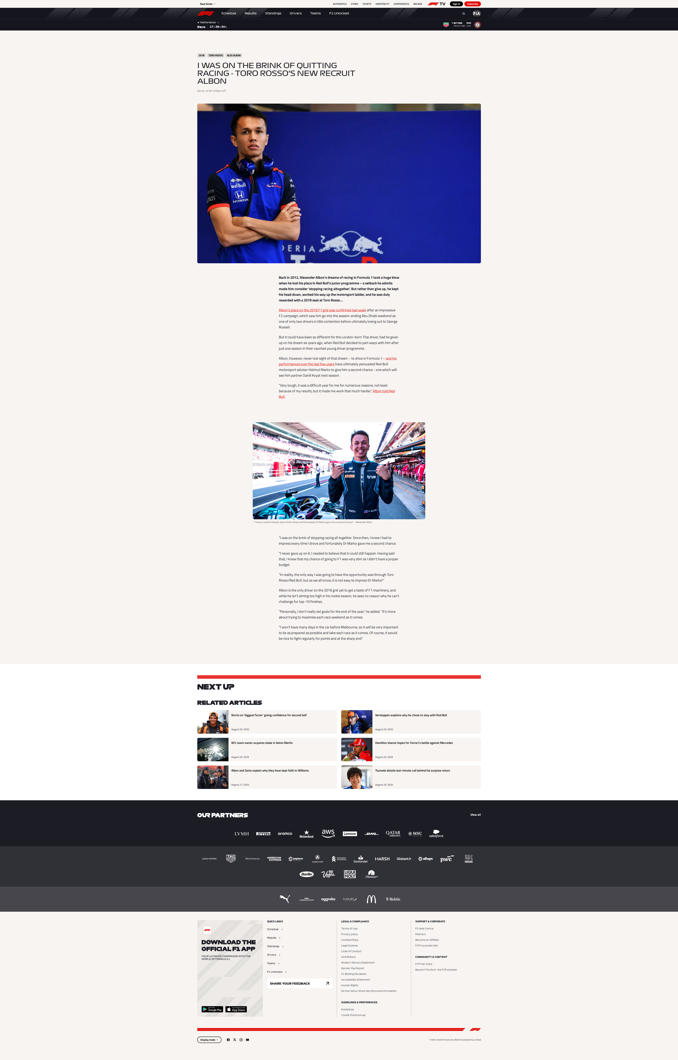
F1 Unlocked (339, 13)
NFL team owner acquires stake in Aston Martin (262, 743)
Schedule (228, 13)
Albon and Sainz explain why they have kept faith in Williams (270, 770)
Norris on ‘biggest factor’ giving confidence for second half (269, 715)
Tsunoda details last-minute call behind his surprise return (412, 770)
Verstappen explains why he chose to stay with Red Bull (411, 715)
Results (251, 13)
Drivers (296, 13)
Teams (315, 13)
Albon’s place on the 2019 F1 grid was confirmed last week (322, 310)
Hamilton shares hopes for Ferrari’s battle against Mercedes (414, 743)
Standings (273, 13)
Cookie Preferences (353, 1015)
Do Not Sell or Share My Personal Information (369, 991)
